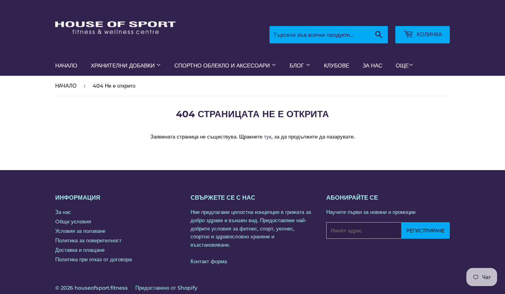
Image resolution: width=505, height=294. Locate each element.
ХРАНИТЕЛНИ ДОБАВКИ (123, 65)
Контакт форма (209, 261)
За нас (63, 212)
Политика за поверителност (88, 240)
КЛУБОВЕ (336, 65)
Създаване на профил (425, 16)
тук (267, 136)
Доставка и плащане (80, 250)
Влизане (378, 16)
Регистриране (425, 231)
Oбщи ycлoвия (73, 221)
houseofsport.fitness (101, 288)
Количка (428, 34)
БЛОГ (298, 65)
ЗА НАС (372, 65)
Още (402, 65)
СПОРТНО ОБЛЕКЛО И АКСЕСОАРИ (222, 65)
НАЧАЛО (66, 65)
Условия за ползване (80, 231)
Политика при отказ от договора (93, 259)
